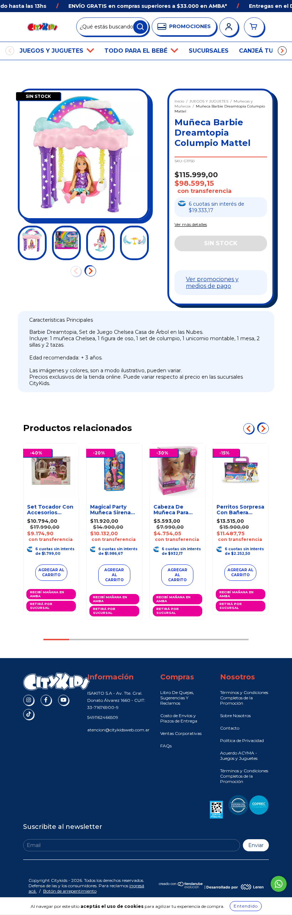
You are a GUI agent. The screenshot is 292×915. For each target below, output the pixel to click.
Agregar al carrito (114, 575)
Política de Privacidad (242, 740)
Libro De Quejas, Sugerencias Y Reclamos (177, 698)
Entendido (246, 906)
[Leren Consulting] (235, 886)
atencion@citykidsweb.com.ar (118, 729)
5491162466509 (102, 717)
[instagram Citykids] (28, 700)
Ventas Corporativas (181, 733)
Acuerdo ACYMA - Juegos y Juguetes (238, 755)
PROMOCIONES (190, 26)
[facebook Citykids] (46, 700)
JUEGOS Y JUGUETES (52, 50)
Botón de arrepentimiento (70, 891)
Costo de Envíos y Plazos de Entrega (178, 718)
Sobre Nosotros (235, 715)
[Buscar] (140, 27)
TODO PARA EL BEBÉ (136, 50)
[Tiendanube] (181, 886)
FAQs (166, 745)
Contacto (229, 728)
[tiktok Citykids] (28, 714)
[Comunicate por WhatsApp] (279, 884)
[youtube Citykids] (63, 700)
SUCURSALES (209, 50)
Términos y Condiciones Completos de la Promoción (244, 698)
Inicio (179, 101)
